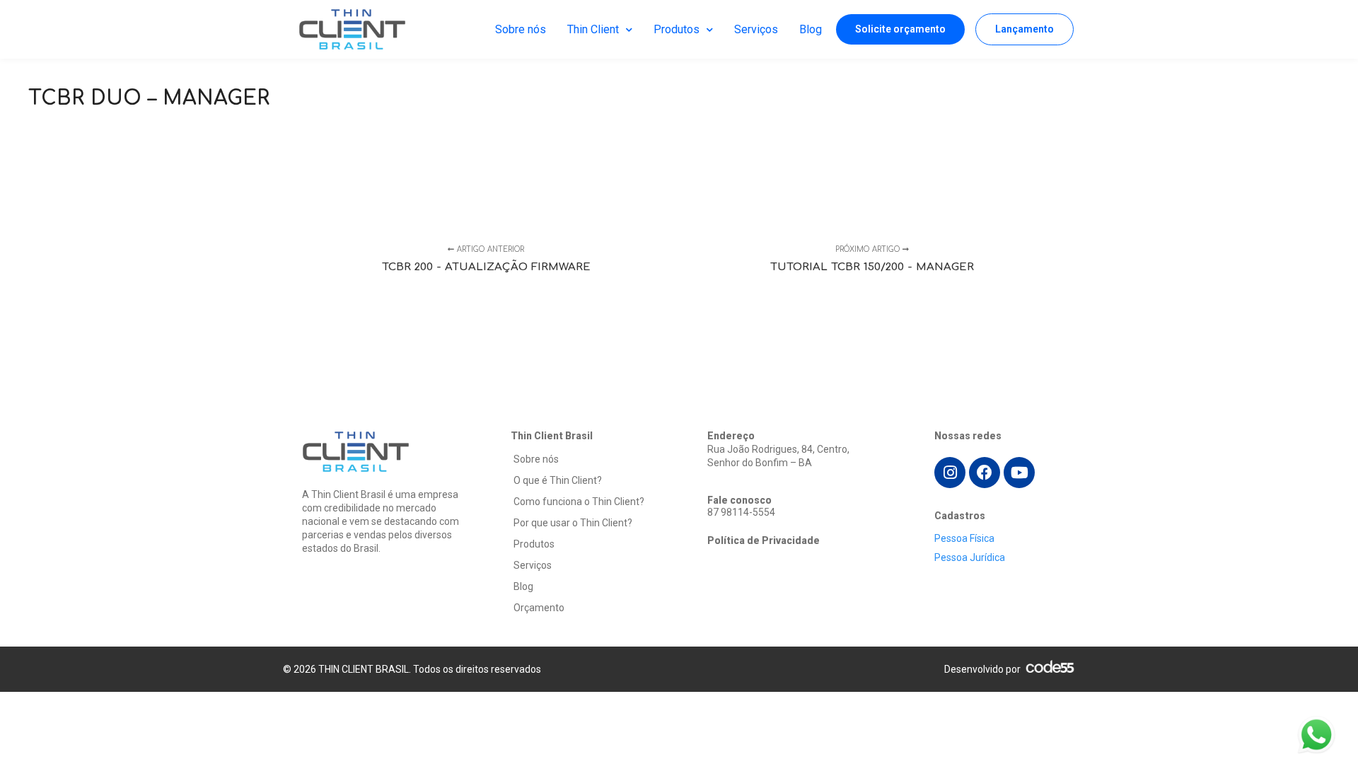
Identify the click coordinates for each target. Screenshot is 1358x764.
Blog (810, 29)
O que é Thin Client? (557, 480)
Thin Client (593, 29)
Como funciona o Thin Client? (578, 501)
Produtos (677, 29)
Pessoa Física (964, 538)
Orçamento (538, 607)
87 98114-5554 (741, 512)
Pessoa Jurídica (969, 557)
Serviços (756, 29)
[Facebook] (984, 472)
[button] (900, 29)
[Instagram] (949, 472)
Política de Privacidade (763, 540)
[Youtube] (1019, 472)
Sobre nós (520, 29)
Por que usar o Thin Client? (572, 522)
